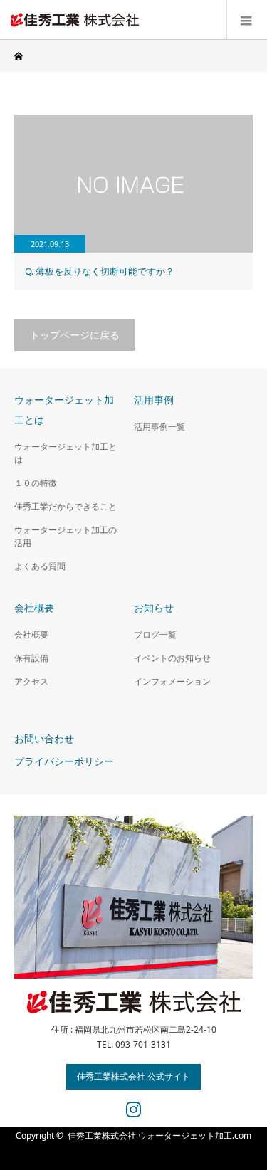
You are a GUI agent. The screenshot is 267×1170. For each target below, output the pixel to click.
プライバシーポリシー (64, 761)
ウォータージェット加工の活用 (65, 536)
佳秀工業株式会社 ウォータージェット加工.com (159, 1135)
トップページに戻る (75, 335)
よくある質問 (40, 566)
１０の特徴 (35, 483)
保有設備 (31, 658)
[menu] (246, 20)
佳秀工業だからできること (65, 506)
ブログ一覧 (155, 634)
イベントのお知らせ (172, 658)
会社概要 (31, 634)
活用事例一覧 (159, 427)
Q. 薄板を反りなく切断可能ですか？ (99, 271)
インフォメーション (172, 681)
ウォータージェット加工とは (65, 453)
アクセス (31, 681)
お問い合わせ (44, 738)
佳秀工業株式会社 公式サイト (133, 1076)
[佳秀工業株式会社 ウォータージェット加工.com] (139, 19)
